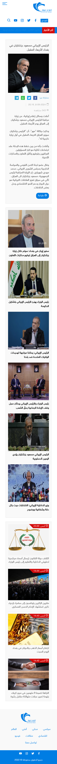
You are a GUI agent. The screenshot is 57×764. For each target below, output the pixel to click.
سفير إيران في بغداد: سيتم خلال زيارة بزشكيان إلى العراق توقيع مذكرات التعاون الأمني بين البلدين (29, 255)
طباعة (41, 195)
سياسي (47, 729)
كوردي (44, 20)
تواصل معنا (31, 742)
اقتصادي (42, 736)
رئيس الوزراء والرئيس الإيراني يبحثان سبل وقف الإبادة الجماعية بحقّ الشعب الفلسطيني (29, 408)
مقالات (29, 736)
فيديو (17, 736)
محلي (35, 729)
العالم (14, 729)
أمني (24, 729)
